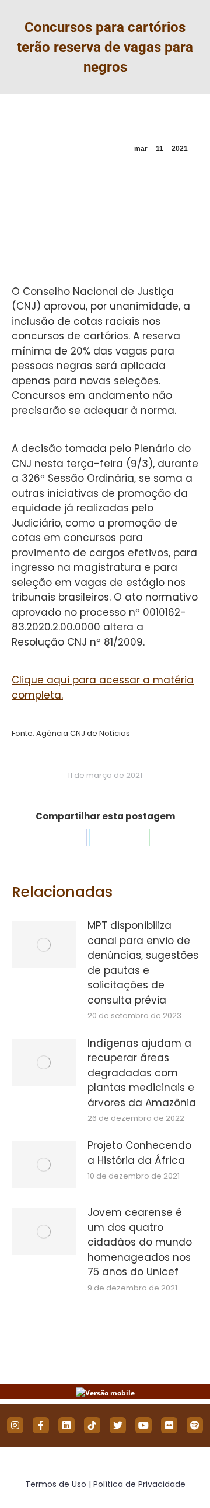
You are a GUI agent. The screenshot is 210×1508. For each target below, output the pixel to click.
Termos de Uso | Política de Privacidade (105, 1484)
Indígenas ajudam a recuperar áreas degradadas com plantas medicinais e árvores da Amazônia (142, 1073)
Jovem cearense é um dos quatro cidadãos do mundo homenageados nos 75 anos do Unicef (140, 1242)
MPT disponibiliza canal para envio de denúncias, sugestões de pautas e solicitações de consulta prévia (143, 962)
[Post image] (44, 944)
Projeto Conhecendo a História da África (139, 1152)
